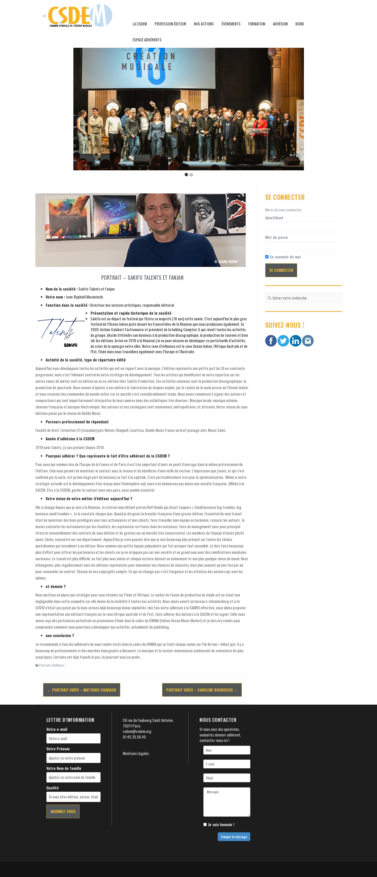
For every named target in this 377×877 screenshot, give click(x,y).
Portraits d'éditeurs (52, 665)
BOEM (299, 23)
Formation (256, 23)
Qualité (52, 787)
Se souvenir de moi (285, 256)
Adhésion (280, 23)
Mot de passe (276, 237)
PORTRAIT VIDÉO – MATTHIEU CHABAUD (81, 690)
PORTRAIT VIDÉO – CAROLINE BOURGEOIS (202, 690)
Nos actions (204, 23)
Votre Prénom (58, 748)
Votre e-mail (56, 729)
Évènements (231, 23)
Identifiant (274, 217)
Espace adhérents (147, 39)
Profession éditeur (170, 23)
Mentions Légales (136, 753)
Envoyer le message (234, 836)
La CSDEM (140, 23)
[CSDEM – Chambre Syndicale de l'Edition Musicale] (77, 14)
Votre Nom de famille (63, 768)
